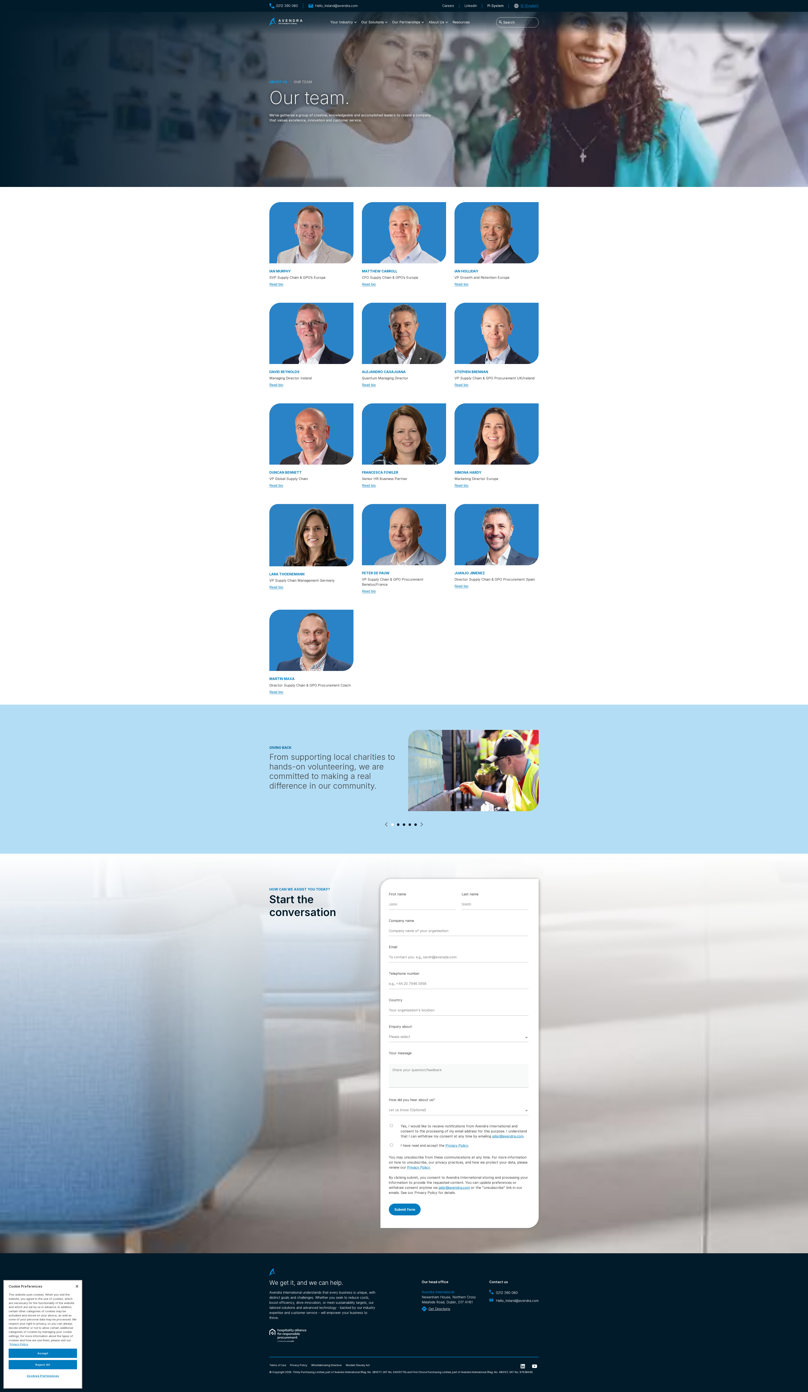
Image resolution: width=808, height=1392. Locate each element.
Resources (461, 22)
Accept (42, 1353)
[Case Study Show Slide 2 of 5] (398, 824)
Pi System (495, 6)
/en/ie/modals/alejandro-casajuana (404, 333)
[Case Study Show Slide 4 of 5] (410, 824)
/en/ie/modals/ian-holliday (496, 232)
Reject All (42, 1364)
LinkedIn (470, 6)
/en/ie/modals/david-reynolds (311, 333)
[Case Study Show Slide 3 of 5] (404, 824)
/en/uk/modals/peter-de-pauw (404, 534)
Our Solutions (372, 22)
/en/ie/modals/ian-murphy (311, 232)
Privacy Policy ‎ (299, 1365)
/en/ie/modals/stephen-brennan (496, 333)
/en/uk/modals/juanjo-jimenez (496, 534)
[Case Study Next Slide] (421, 824)
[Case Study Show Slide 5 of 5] (415, 824)
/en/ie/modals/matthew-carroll (404, 232)
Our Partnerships (406, 22)
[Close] (77, 1286)
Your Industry (341, 22)
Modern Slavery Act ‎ (358, 1365)
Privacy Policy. (19, 1344)
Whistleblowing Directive (326, 1365)
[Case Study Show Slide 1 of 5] (392, 824)
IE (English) (530, 6)
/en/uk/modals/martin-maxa (311, 640)
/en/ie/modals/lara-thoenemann (311, 535)
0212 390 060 (287, 6)
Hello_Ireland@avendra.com (336, 6)
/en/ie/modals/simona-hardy (496, 434)
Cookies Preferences (43, 1375)
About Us (436, 22)
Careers (448, 6)
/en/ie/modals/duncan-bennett (311, 434)
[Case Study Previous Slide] (387, 824)
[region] (42, 1334)
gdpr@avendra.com (508, 1136)
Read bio (276, 284)
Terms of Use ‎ (278, 1365)
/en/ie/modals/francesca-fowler (404, 434)
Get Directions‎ (439, 1309)
